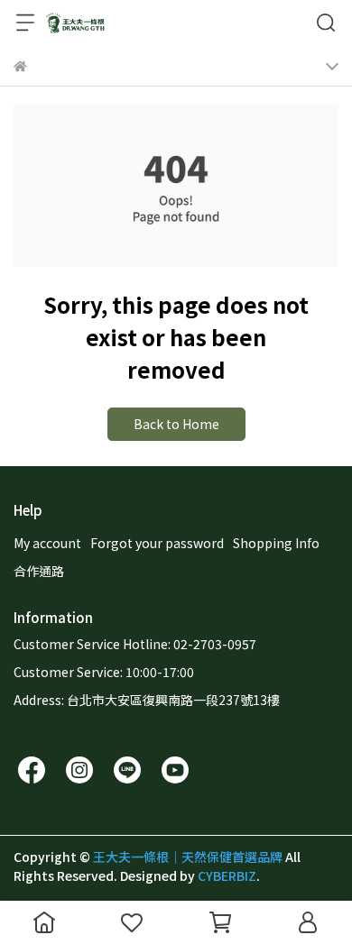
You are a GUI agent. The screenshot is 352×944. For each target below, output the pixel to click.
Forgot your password (157, 543)
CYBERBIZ (227, 875)
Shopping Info (276, 543)
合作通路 (39, 571)
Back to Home (176, 424)
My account (47, 543)
